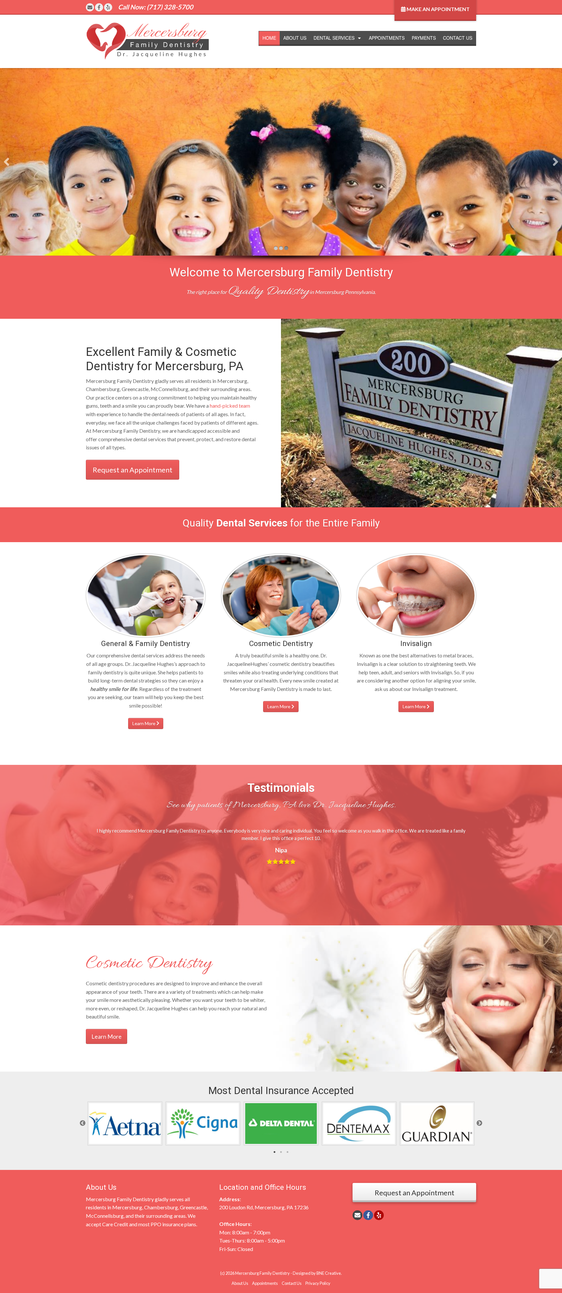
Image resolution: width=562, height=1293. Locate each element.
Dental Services (334, 38)
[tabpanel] (124, 1123)
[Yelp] (108, 7)
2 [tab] (281, 1152)
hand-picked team (230, 405)
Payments (424, 38)
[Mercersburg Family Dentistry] (147, 40)
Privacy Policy (317, 1283)
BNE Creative (328, 1273)
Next (479, 1123)
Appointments (387, 38)
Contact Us (457, 38)
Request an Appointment (132, 469)
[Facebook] (99, 7)
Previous (82, 1123)
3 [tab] (287, 1152)
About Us (294, 38)
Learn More (144, 723)
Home (269, 38)
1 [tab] (274, 1152)
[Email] (90, 7)
